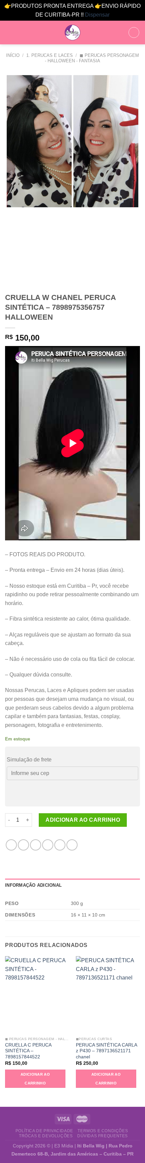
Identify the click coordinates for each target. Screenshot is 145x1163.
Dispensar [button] (97, 15)
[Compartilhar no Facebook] (23, 844)
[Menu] (9, 32)
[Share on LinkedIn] (72, 844)
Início (13, 55)
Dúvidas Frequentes (102, 1136)
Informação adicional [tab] (33, 885)
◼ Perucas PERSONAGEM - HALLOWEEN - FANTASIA (92, 58)
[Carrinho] (133, 32)
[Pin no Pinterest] (59, 844)
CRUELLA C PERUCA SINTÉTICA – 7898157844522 (28, 1050)
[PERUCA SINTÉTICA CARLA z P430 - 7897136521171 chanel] (108, 994)
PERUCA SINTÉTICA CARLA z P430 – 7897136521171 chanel (106, 1050)
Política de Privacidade (44, 1130)
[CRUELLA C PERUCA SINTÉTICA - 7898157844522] (37, 994)
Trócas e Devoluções (46, 1136)
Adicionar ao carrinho (83, 820)
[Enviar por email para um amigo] (47, 844)
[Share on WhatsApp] (11, 844)
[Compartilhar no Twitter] (35, 844)
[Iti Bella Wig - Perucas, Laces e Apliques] (72, 32)
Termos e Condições (103, 1130)
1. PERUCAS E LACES (49, 55)
